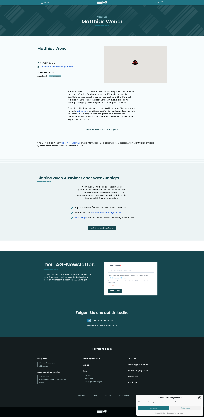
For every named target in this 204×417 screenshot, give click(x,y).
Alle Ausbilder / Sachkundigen (102, 129)
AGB (95, 395)
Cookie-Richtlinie (160, 413)
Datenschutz (171, 413)
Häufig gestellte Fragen (93, 382)
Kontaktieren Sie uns (70, 143)
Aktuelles (88, 375)
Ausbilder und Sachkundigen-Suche (52, 379)
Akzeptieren (154, 408)
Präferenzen (185, 408)
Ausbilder (102, 17)
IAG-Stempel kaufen (102, 228)
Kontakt (108, 395)
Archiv (41, 383)
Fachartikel (89, 378)
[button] (200, 398)
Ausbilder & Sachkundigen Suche (106, 212)
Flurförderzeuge (55, 76)
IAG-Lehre (81, 111)
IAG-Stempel (81, 217)
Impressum (180, 413)
